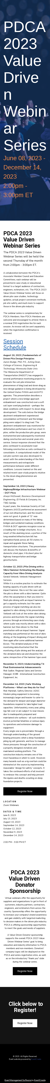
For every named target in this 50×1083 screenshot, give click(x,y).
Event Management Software (18, 1080)
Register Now (25, 791)
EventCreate (36, 1059)
